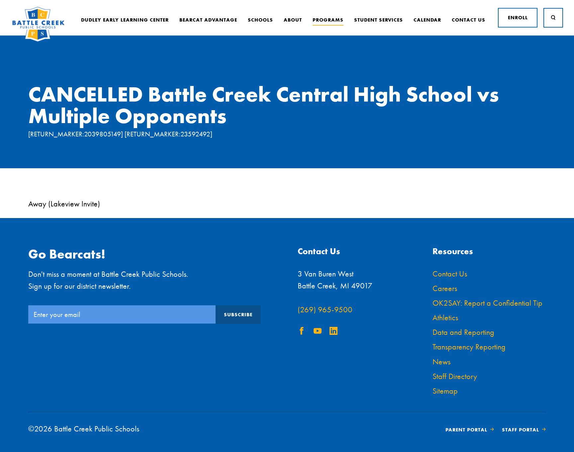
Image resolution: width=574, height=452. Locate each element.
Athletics (445, 317)
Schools (260, 20)
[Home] (38, 40)
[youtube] (318, 332)
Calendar (427, 20)
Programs (328, 20)
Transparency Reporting (469, 346)
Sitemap (445, 391)
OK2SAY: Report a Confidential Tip (487, 303)
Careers (444, 288)
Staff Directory (454, 376)
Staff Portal (520, 430)
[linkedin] (333, 332)
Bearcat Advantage (208, 20)
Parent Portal (466, 430)
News (441, 361)
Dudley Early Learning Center (125, 20)
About (293, 20)
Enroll (518, 17)
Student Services (378, 20)
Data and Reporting (463, 332)
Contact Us (468, 20)
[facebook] (302, 332)
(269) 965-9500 (325, 309)
